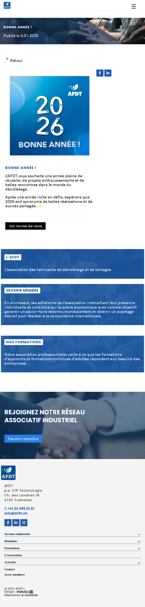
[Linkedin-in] (107, 73)
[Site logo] (7, 5)
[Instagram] (23, 522)
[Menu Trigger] (133, 6)
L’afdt (12, 257)
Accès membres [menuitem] (14, 574)
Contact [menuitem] (9, 569)
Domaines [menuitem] (10, 541)
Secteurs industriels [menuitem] (17, 534)
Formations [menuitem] (12, 548)
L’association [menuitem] (13, 555)
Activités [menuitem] (10, 562)
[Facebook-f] (99, 73)
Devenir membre (22, 290)
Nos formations (23, 342)
